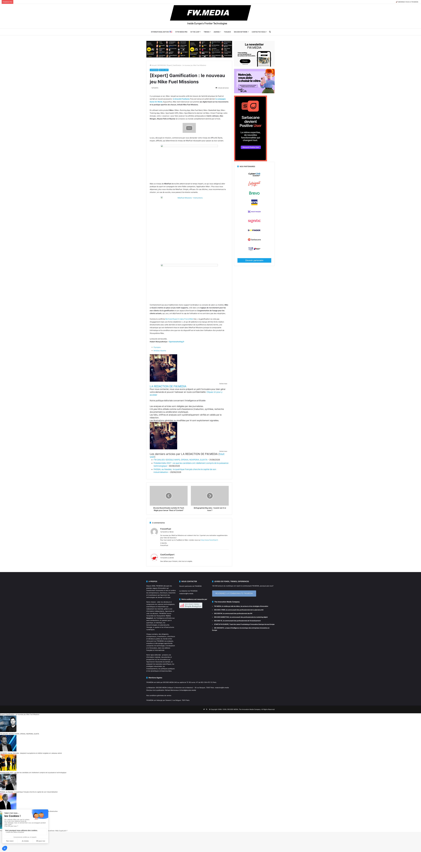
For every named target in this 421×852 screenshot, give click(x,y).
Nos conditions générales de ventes (158, 695)
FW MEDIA (217, 606)
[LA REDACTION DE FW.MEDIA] (163, 381)
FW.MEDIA (159, 586)
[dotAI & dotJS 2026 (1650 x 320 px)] (189, 49)
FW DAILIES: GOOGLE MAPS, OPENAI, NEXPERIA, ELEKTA (180, 460)
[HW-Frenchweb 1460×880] (254, 93)
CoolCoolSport (167, 554)
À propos (157, 347)
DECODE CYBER (219, 610)
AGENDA (217, 32)
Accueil (153, 65)
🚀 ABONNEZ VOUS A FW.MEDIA (407, 2)
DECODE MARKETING (221, 617)
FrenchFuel (165, 529)
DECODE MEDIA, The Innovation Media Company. (244, 709)
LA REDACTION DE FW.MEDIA (168, 386)
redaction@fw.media (186, 593)
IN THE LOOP (194, 32)
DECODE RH (218, 613)
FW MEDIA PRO (182, 32)
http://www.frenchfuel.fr (209, 540)
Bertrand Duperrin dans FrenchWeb (179, 319)
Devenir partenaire (254, 260)
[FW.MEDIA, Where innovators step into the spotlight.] (210, 16)
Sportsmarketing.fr (176, 342)
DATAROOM (162, 65)
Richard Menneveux (172, 690)
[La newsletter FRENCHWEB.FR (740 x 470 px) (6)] (254, 66)
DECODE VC (218, 621)
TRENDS (206, 32)
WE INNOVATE (219, 628)
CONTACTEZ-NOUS (259, 32)
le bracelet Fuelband (181, 99)
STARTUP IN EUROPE (221, 624)
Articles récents (160, 351)
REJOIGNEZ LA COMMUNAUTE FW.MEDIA (234, 593)
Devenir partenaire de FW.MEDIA (190, 586)
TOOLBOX (227, 32)
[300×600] (250, 161)
